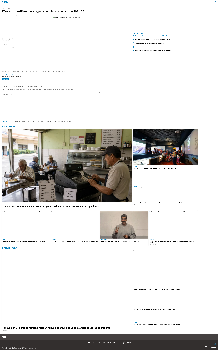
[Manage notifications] (215, 344)
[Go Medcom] (109, 343)
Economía (182, 1)
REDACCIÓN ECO (136, 325)
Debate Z (171, 1)
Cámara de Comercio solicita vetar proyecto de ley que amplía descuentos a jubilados (152, 39)
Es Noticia (176, 1)
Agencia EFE (135, 291)
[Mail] (12, 39)
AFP (134, 204)
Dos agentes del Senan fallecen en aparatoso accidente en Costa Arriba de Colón (151, 35)
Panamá (24, 121)
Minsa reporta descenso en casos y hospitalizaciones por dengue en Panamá (24, 241)
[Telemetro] (89, 343)
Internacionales (199, 1)
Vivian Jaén (5, 330)
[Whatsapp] (9, 39)
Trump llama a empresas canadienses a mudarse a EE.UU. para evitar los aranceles (157, 289)
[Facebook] (2, 39)
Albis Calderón (6, 44)
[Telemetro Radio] (123, 343)
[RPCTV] (94, 343)
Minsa (29, 121)
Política (193, 1)
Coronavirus (62, 121)
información (41, 121)
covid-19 (55, 121)
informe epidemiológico (15, 121)
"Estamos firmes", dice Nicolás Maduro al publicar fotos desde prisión (149, 43)
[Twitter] (6, 39)
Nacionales (187, 1)
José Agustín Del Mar (153, 244)
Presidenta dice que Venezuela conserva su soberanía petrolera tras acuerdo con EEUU (153, 50)
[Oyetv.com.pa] (99, 343)
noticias (34, 121)
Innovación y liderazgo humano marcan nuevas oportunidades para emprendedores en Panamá (56, 327)
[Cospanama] (104, 343)
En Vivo (212, 1)
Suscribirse (5, 79)
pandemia (69, 121)
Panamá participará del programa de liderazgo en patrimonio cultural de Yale (155, 168)
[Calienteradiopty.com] (118, 343)
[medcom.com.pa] (128, 343)
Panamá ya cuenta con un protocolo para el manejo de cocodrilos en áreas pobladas (152, 46)
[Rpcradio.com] (113, 343)
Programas (206, 1)
